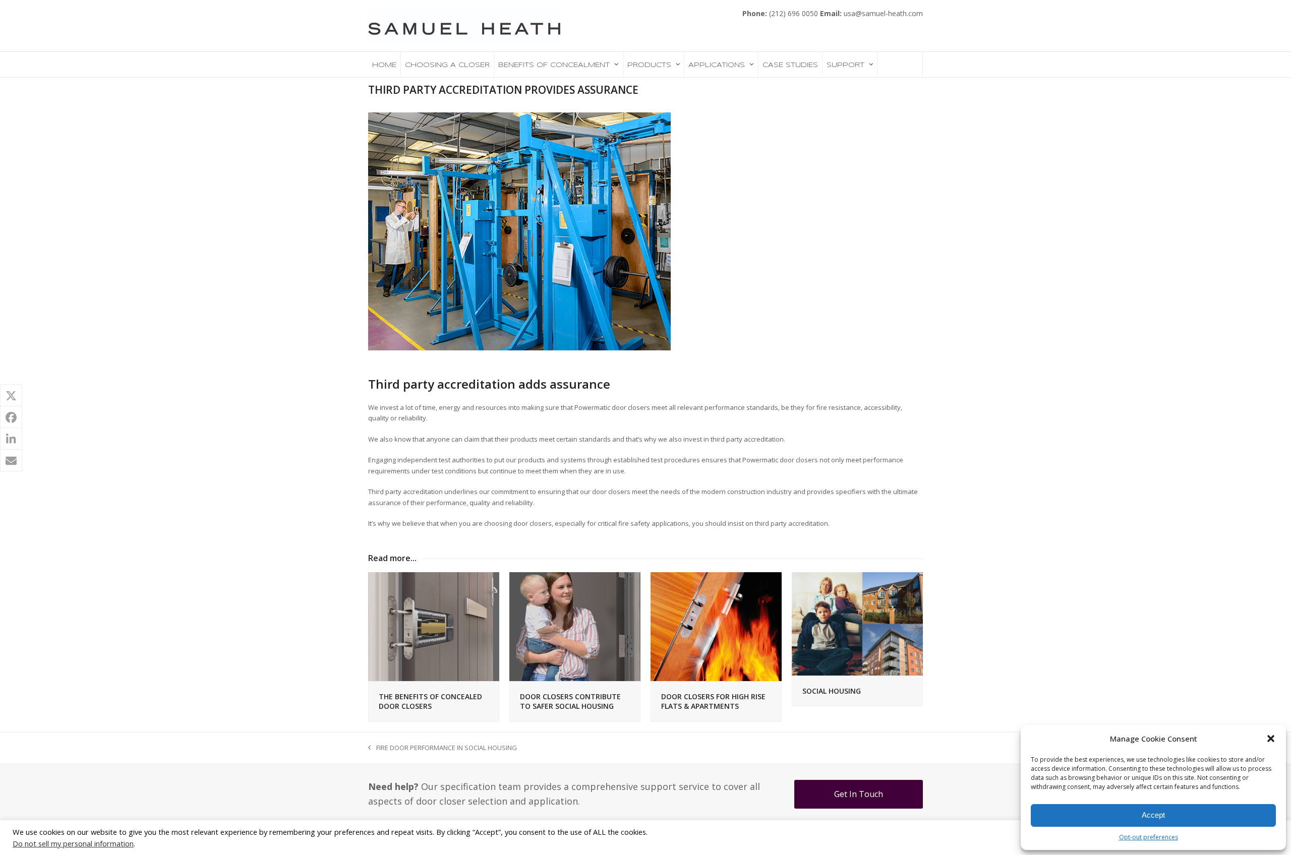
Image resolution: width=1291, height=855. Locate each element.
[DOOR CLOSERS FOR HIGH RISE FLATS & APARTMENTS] (716, 626)
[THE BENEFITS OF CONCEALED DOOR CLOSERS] (433, 626)
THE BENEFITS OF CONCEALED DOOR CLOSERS (430, 701)
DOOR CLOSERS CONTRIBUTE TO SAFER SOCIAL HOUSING (570, 701)
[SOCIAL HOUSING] (857, 623)
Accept (1153, 815)
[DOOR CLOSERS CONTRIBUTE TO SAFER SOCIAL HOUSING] (574, 626)
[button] (1271, 739)
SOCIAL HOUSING (831, 691)
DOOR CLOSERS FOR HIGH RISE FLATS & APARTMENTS (713, 701)
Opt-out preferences (1148, 837)
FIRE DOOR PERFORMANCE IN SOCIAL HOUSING (442, 748)
